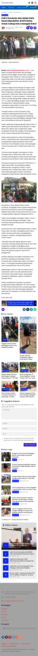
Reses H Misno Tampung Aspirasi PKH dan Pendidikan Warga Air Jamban (22, 574)
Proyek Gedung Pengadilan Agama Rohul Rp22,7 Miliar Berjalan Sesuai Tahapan (28, 357)
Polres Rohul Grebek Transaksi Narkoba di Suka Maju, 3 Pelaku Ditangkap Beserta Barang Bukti (8, 395)
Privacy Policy (13, 644)
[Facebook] (24, 309)
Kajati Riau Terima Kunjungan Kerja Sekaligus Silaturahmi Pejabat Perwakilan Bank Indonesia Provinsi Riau (21, 567)
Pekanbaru (4, 614)
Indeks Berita (25, 644)
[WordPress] (13, 637)
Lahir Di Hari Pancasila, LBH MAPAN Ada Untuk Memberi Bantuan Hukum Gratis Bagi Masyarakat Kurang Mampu (22, 553)
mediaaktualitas (10, 27)
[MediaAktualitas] (7, 3)
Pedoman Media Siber (8, 646)
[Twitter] (27, 309)
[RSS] (20, 637)
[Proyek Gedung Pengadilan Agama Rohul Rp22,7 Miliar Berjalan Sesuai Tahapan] (28, 335)
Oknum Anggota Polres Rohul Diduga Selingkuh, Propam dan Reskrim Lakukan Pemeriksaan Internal (28, 395)
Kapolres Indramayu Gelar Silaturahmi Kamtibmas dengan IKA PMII (22, 560)
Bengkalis (4, 609)
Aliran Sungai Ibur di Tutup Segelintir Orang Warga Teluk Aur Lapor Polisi (27, 376)
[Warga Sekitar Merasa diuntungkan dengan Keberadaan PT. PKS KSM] (9, 367)
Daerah (5, 339)
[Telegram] (31, 309)
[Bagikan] (35, 27)
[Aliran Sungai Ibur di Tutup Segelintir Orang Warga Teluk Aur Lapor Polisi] (28, 367)
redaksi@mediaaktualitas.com (14, 601)
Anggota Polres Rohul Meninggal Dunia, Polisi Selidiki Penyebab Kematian (9, 345)
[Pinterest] (9, 637)
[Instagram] (16, 637)
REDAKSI (4, 644)
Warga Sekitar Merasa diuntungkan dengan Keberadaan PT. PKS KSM (9, 376)
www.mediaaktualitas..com (18, 70)
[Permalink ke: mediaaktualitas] (3, 28)
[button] (29, 3)
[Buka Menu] (32, 3)
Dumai (3, 617)
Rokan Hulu (5, 15)
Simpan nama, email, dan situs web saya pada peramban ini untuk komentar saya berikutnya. (19, 439)
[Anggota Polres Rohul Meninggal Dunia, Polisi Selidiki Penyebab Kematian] (9, 329)
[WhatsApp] (35, 309)
